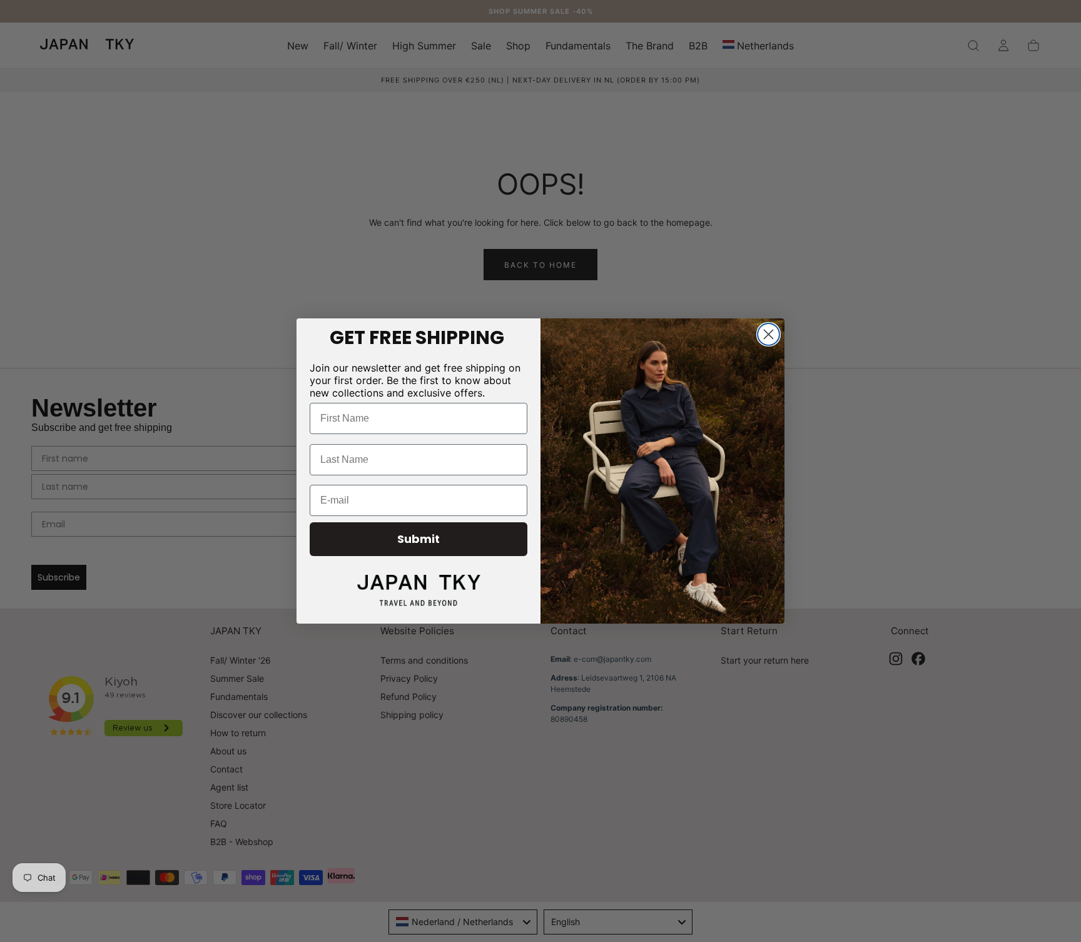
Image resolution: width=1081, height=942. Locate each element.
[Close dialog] (768, 334)
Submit (418, 539)
